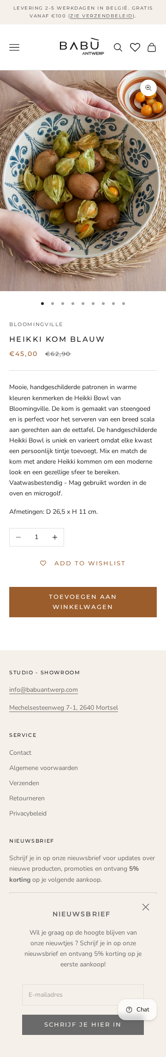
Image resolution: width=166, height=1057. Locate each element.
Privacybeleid (28, 813)
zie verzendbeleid (101, 16)
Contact (20, 752)
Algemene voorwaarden (43, 768)
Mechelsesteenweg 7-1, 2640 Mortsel (63, 707)
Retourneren (27, 798)
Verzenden (24, 783)
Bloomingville (36, 324)
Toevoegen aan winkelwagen (83, 601)
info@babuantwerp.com (43, 689)
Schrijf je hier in (82, 1024)
